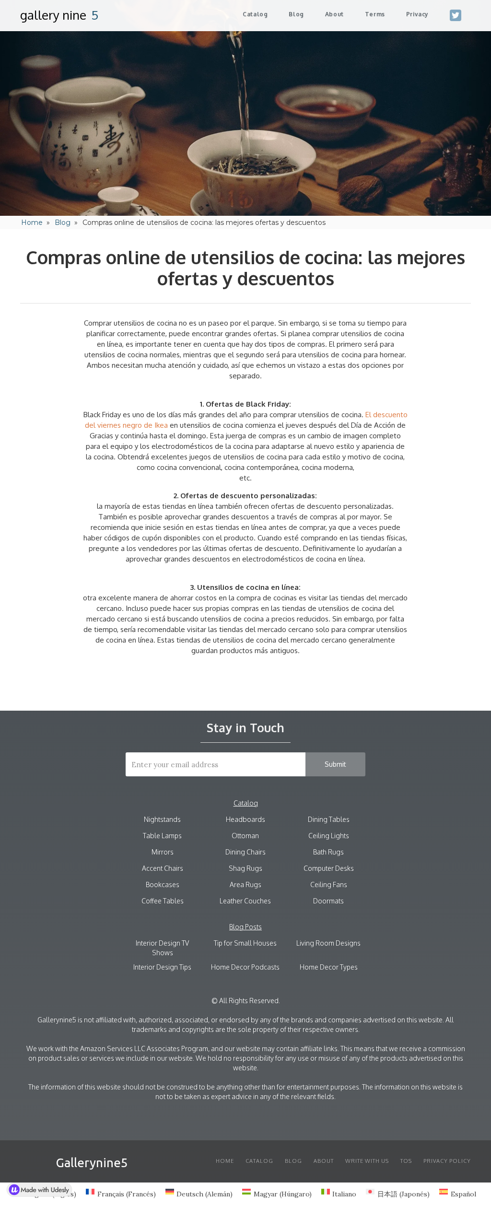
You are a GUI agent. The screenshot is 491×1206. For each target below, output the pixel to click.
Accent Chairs (162, 868)
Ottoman (245, 835)
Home (32, 222)
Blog (296, 14)
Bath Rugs (328, 852)
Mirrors (163, 852)
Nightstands (162, 819)
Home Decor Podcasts (245, 967)
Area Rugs (245, 884)
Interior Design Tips (162, 967)
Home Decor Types (329, 967)
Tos (406, 1161)
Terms (375, 14)
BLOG (293, 1161)
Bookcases (162, 884)
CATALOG (259, 1161)
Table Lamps (162, 835)
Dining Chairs (245, 852)
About (324, 1161)
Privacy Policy (447, 1161)
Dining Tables (329, 819)
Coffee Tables (162, 901)
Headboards (245, 819)
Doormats (328, 901)
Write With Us (367, 1161)
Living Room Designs (328, 943)
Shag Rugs (245, 868)
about (334, 14)
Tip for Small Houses (245, 943)
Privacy (417, 14)
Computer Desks (329, 868)
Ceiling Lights (328, 835)
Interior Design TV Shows (162, 948)
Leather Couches (245, 901)
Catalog (255, 14)
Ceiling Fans (328, 884)
